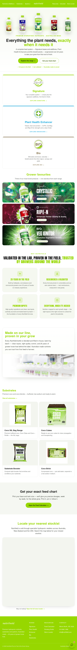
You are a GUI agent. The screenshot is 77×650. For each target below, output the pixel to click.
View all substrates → (9, 398)
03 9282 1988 (63, 629)
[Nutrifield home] (38, 3)
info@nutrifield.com (65, 632)
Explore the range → (28, 61)
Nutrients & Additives (8, 4)
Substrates (19, 4)
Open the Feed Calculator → (38, 505)
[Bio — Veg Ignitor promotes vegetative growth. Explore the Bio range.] (38, 235)
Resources (55, 4)
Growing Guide (49, 629)
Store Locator (71, 4)
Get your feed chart (49, 61)
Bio (30, 635)
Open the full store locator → (36, 609)
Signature (32, 626)
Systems (27, 4)
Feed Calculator (49, 626)
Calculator (63, 4)
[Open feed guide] (72, 645)
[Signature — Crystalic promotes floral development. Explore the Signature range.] (38, 192)
